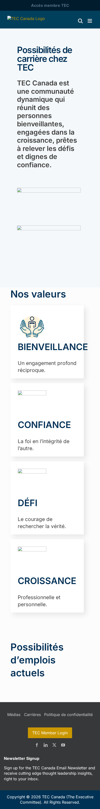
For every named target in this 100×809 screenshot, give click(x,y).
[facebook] (37, 745)
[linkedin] (46, 745)
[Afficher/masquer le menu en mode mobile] (90, 20)
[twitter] (54, 745)
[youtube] (63, 745)
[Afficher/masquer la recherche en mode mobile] (80, 20)
